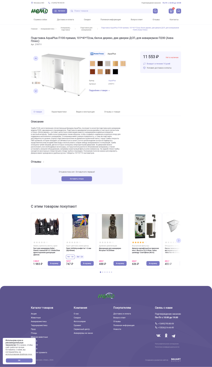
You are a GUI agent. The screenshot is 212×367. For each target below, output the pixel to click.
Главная (34, 29)
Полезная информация (110, 20)
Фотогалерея (80, 321)
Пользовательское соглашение (167, 344)
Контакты (174, 20)
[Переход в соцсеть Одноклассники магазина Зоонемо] (166, 338)
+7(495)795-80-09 (57, 3)
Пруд (33, 329)
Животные (36, 317)
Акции (34, 314)
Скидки (87, 20)
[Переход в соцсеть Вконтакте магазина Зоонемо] (159, 338)
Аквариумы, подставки (65, 29)
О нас (76, 314)
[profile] (178, 11)
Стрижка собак (40, 20)
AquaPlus (112, 81)
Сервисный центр (82, 329)
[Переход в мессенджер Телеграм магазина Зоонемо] (173, 338)
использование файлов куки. (19, 354)
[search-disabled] (72, 11)
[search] (155, 11)
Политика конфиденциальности (167, 347)
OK (19, 360)
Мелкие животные (39, 337)
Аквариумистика (47, 29)
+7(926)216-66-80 (166, 327)
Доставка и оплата (65, 20)
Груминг (77, 325)
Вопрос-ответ (137, 20)
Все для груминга (39, 352)
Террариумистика (39, 325)
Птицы (34, 333)
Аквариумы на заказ (83, 333)
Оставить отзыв (77, 179)
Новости (117, 329)
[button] (35, 58)
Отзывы (156, 20)
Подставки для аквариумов (86, 29)
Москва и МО (39, 3)
